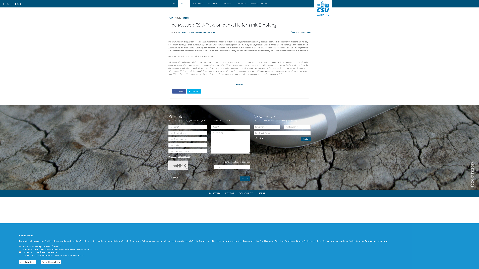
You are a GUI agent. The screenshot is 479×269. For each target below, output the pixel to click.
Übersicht (295, 32)
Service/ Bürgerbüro (260, 3)
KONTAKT (229, 193)
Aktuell (184, 3)
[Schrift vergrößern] (12, 4)
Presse (186, 18)
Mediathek (241, 3)
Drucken (306, 32)
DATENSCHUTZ (246, 193)
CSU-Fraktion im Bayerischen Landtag (197, 32)
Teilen (240, 85)
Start (173, 3)
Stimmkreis (227, 3)
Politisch (212, 3)
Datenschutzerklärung (376, 241)
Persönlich (198, 3)
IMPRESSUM (215, 193)
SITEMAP (261, 193)
